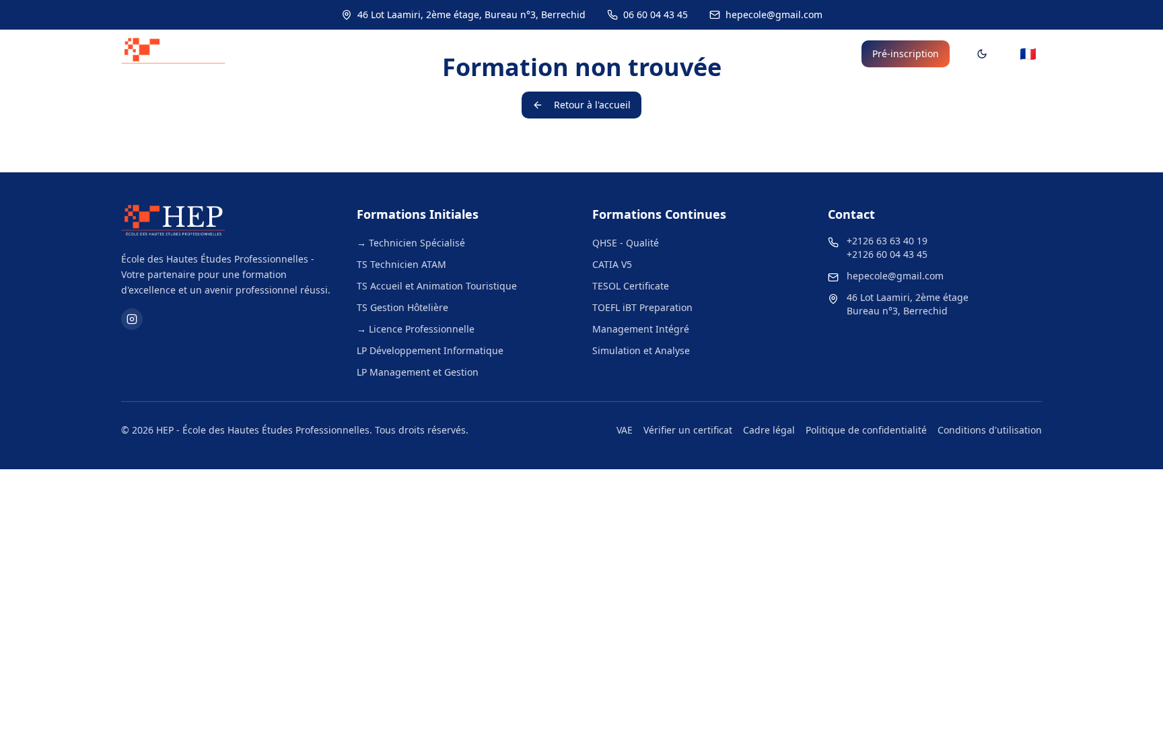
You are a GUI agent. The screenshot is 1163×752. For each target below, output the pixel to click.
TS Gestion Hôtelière (402, 307)
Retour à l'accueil (592, 104)
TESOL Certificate (630, 285)
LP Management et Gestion (418, 372)
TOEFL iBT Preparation (642, 307)
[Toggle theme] (982, 54)
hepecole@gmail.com (895, 275)
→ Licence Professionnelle (415, 328)
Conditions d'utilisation (990, 429)
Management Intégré (640, 328)
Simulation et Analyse (641, 350)
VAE (624, 429)
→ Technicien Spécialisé (411, 242)
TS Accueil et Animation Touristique (437, 285)
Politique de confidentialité (866, 429)
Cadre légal (769, 429)
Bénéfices (815, 53)
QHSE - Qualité (625, 242)
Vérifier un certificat (687, 429)
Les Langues (657, 53)
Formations (561, 53)
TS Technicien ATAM (401, 264)
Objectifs (746, 53)
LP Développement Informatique (430, 350)
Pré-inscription (905, 53)
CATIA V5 (612, 264)
